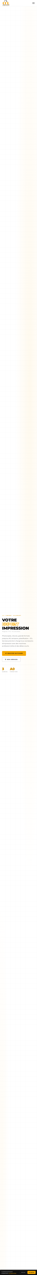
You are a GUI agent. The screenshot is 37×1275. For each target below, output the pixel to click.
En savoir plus (12, 1273)
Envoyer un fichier (15, 653)
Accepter (31, 1272)
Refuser (23, 1272)
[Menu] (33, 3)
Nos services (12, 659)
